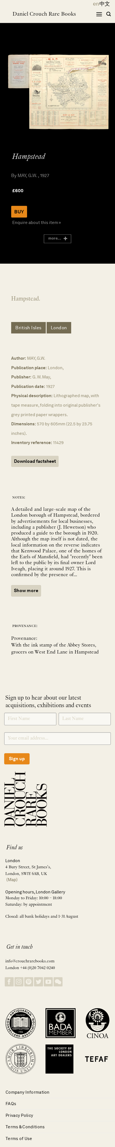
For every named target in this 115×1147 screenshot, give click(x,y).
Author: (18, 358)
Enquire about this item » (36, 222)
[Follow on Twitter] (38, 981)
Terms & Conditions (25, 1126)
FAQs (11, 1103)
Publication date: (28, 386)
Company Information (28, 1092)
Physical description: (31, 395)
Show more (26, 590)
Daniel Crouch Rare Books (44, 14)
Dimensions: (23, 423)
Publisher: (21, 377)
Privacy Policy (19, 1115)
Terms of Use (19, 1138)
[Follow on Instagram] (19, 981)
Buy (19, 211)
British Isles (28, 327)
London (59, 327)
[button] (99, 14)
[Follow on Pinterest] (28, 981)
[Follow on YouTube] (48, 981)
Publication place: (29, 367)
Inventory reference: (31, 442)
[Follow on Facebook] (9, 981)
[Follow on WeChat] (58, 981)
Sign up (17, 758)
